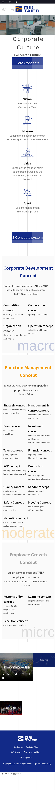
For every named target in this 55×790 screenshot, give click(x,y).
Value (27, 163)
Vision (27, 99)
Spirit (27, 203)
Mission (27, 131)
